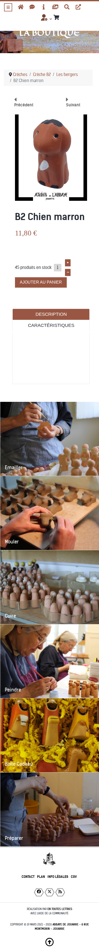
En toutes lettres (59, 909)
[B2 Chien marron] (51, 157)
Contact (28, 877)
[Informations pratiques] (44, 7)
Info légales (57, 877)
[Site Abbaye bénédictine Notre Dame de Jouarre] (78, 7)
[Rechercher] (67, 7)
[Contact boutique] (32, 7)
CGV (74, 877)
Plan (41, 877)
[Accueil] (21, 7)
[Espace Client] (44, 19)
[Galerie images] (55, 7)
